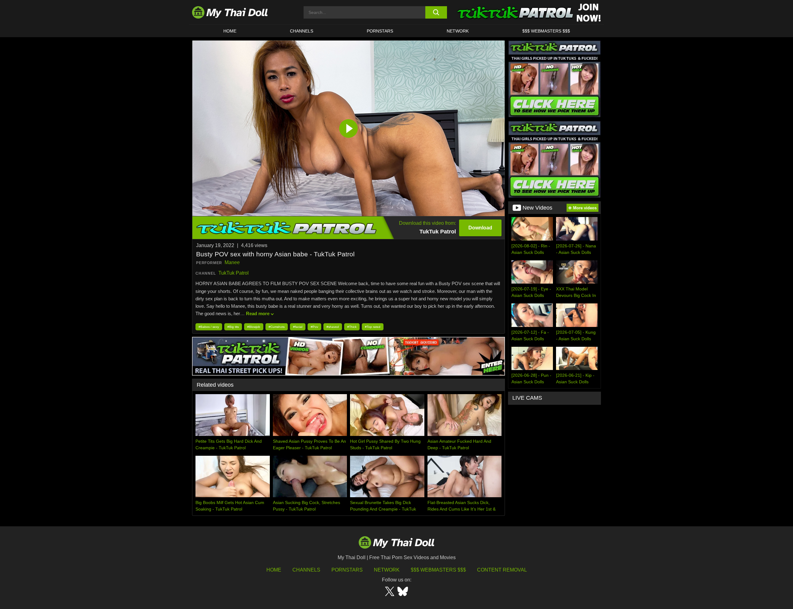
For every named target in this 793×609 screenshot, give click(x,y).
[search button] (436, 12)
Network (458, 30)
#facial (297, 326)
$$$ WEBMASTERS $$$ (546, 30)
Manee (232, 262)
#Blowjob (253, 326)
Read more (257, 313)
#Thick (352, 326)
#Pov (314, 326)
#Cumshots (277, 326)
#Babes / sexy (209, 326)
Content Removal (502, 569)
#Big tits (233, 326)
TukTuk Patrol (233, 273)
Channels (306, 569)
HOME (229, 30)
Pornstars (380, 30)
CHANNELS (301, 30)
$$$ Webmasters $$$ (438, 569)
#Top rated (372, 326)
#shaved (332, 326)
